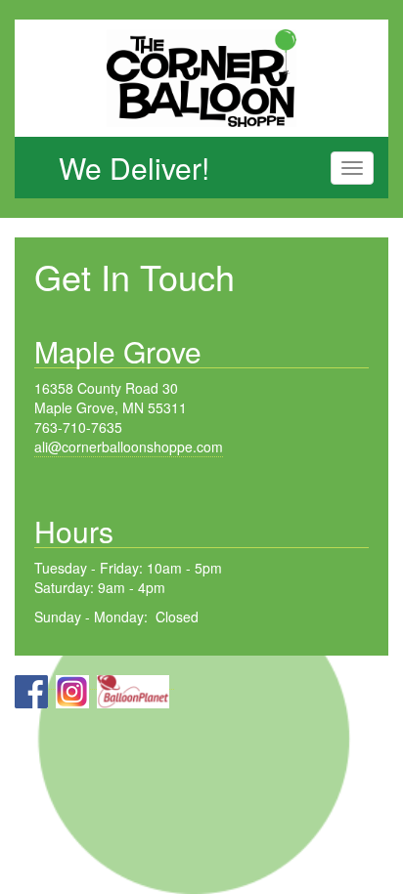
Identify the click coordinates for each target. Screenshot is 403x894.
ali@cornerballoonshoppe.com (128, 446)
